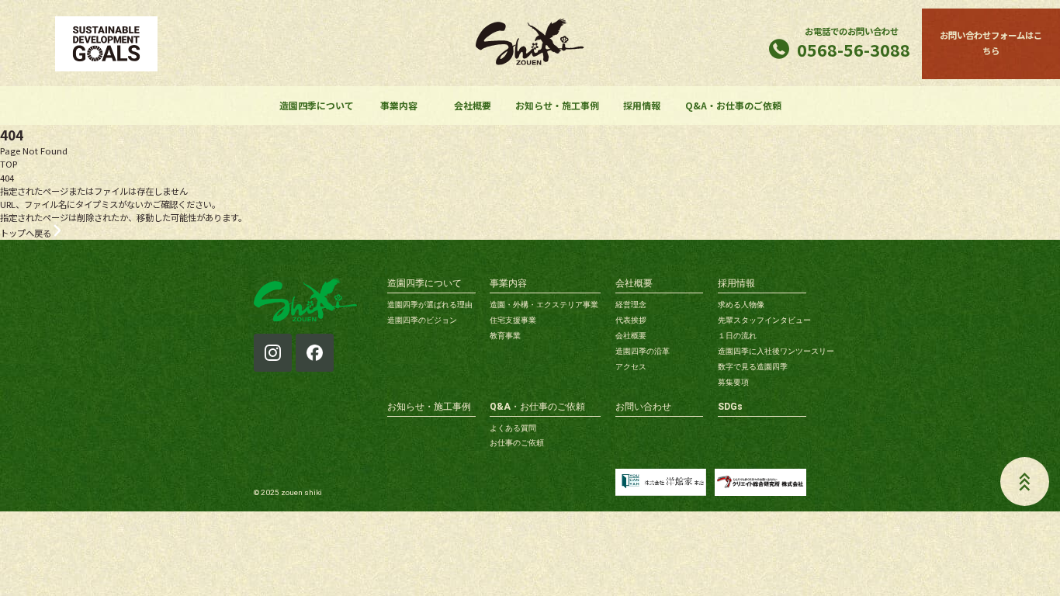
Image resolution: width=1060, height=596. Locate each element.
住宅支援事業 (513, 320)
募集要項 (733, 382)
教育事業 (505, 335)
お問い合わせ (643, 406)
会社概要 (472, 105)
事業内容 (398, 105)
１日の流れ (737, 335)
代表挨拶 (630, 320)
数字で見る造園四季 (753, 366)
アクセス (630, 366)
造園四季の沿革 (642, 351)
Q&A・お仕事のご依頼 (733, 105)
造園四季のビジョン (422, 320)
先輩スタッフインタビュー (764, 320)
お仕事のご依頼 (517, 442)
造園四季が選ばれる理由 (430, 304)
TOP (9, 164)
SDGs (730, 406)
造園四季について (316, 105)
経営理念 (630, 304)
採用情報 (641, 105)
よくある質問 (513, 428)
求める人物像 (741, 304)
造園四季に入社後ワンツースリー (776, 351)
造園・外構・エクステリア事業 (544, 304)
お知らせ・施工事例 (557, 105)
